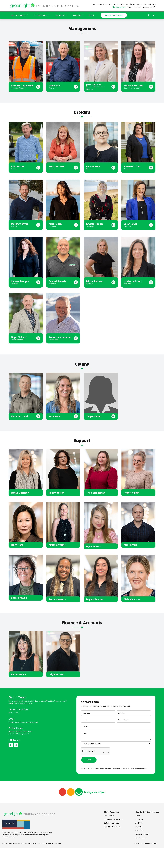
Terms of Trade (140, 843)
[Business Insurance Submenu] (27, 15)
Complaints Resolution (113, 819)
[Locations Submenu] (83, 15)
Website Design (40, 843)
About (91, 15)
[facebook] (149, 15)
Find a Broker (60, 15)
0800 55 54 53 (14, 713)
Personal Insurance (41, 15)
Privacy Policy (152, 843)
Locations (77, 15)
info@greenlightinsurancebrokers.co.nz (23, 722)
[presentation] (95, 751)
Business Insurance (18, 15)
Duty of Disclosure (111, 823)
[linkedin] (153, 15)
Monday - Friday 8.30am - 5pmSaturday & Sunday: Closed (20, 732)
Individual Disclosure (112, 826)
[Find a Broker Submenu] (67, 15)
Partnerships (109, 816)
